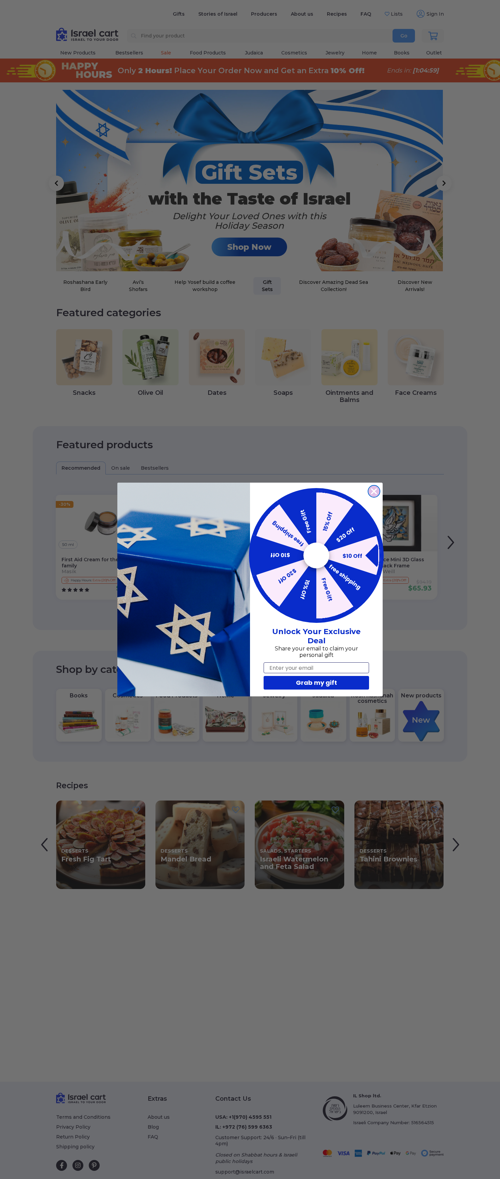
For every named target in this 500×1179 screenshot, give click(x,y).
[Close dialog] (374, 491)
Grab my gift (316, 682)
